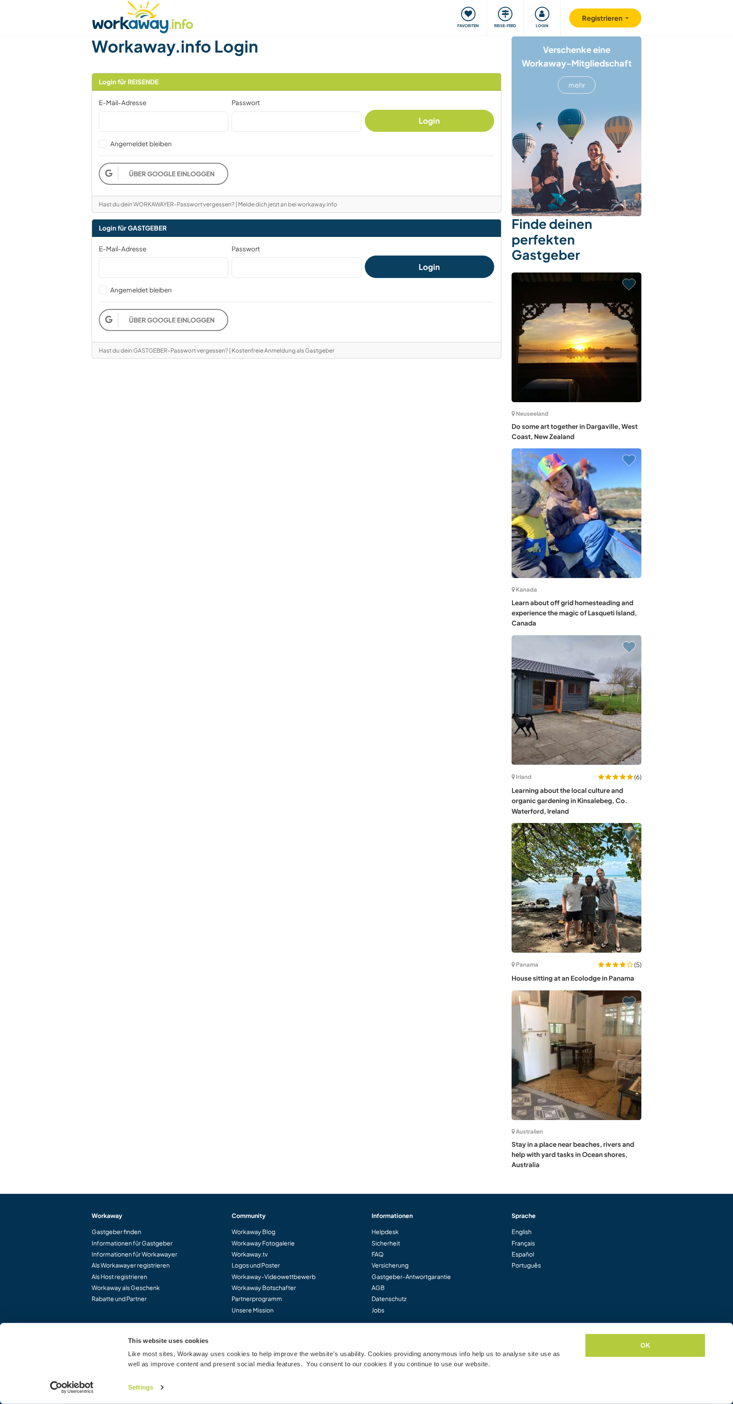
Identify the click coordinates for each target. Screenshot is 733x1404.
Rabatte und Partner (119, 1298)
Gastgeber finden (116, 1231)
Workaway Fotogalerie (263, 1243)
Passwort (246, 102)
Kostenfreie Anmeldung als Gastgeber (283, 350)
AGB (378, 1287)
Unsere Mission (253, 1310)
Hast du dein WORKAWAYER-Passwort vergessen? (167, 204)
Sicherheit (386, 1243)
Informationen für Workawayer (134, 1254)
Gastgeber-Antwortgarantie (411, 1276)
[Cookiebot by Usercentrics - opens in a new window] (72, 1387)
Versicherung (390, 1265)
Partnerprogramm (257, 1298)
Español (523, 1254)
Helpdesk (385, 1231)
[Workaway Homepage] (143, 16)
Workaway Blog (253, 1231)
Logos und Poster (256, 1265)
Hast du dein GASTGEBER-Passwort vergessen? (163, 350)
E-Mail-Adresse (122, 102)
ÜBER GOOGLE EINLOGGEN (172, 174)
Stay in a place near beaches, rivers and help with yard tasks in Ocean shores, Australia (573, 1154)
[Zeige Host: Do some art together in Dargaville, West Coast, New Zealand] (576, 337)
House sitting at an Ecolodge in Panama (573, 978)
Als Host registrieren (119, 1276)
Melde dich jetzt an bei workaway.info (287, 204)
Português (526, 1265)
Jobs (378, 1310)
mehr (576, 85)
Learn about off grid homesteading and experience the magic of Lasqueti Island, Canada (574, 612)
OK (645, 1345)
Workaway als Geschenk (126, 1287)
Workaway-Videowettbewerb (274, 1276)
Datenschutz (389, 1298)
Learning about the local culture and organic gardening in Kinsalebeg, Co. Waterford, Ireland (569, 800)
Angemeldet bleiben (141, 143)
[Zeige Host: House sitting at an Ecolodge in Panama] (576, 888)
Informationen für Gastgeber (132, 1243)
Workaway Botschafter (264, 1287)
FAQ (377, 1254)
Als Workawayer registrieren (131, 1265)
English (522, 1231)
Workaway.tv (250, 1254)
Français (523, 1243)
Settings (140, 1387)
